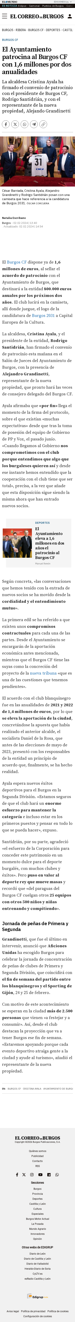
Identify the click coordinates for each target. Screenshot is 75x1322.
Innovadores (38, 1233)
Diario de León (38, 1253)
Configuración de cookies (37, 1316)
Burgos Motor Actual (37, 1218)
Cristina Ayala (32, 1088)
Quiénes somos (37, 1151)
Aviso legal (13, 1311)
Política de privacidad (33, 1311)
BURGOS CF (36, 30)
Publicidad (37, 1156)
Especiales (38, 1213)
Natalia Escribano (14, 218)
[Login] (70, 16)
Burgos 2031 (43, 315)
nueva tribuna (43, 673)
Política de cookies (58, 1311)
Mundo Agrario (37, 1228)
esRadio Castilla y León (38, 1278)
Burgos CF (10, 40)
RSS (37, 1166)
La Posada (37, 1223)
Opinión (37, 1238)
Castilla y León (37, 1203)
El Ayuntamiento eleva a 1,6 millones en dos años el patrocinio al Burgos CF (49, 543)
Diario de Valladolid (37, 1263)
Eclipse (22, 5)
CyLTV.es (37, 1273)
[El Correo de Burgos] (37, 16)
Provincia (37, 1193)
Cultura (37, 1208)
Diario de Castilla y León (37, 1258)
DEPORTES (53, 30)
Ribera (21, 30)
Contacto (37, 1161)
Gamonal (34, 5)
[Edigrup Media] (37, 1296)
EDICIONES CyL (61, 2)
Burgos (7, 30)
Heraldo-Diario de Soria (38, 1268)
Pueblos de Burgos (53, 5)
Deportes (37, 1198)
